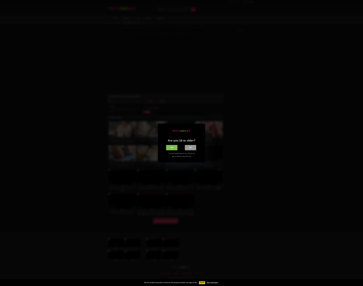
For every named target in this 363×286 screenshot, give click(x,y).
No (190, 147)
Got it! (202, 282)
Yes (171, 147)
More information (212, 282)
